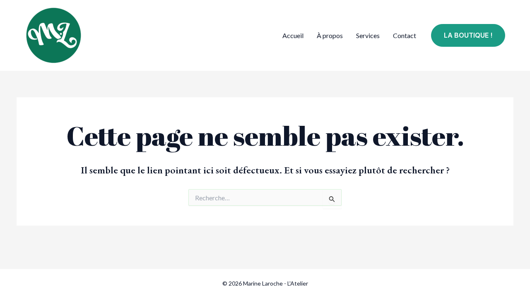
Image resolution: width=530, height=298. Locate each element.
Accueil (293, 35)
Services (368, 35)
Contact (404, 35)
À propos (330, 35)
